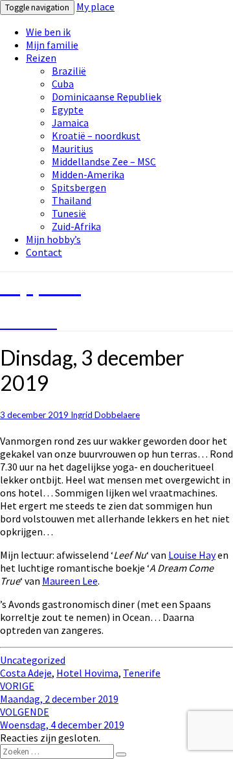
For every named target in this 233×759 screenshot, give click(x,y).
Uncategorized (32, 659)
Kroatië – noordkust (96, 135)
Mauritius (72, 148)
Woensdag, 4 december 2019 (62, 718)
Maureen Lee (70, 580)
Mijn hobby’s (53, 239)
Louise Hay (192, 554)
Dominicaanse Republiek (106, 96)
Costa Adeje (26, 672)
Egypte (67, 109)
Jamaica (70, 122)
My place (95, 6)
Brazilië (69, 70)
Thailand (71, 200)
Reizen (41, 57)
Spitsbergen (79, 187)
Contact (44, 252)
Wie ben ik (48, 31)
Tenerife (142, 672)
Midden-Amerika (88, 174)
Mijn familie (52, 44)
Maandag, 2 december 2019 (59, 692)
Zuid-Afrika (76, 226)
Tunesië (69, 213)
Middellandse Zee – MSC (104, 161)
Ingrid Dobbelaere (105, 415)
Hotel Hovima (87, 672)
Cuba (63, 83)
